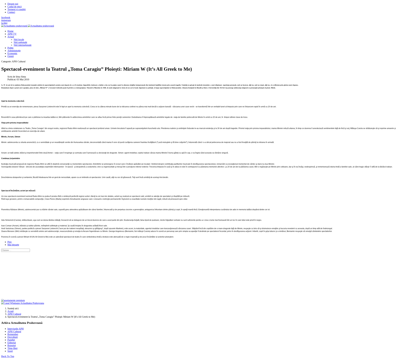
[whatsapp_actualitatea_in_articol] (22, 303)
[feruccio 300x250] (13, 300)
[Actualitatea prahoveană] (27, 25)
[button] (10, 36)
